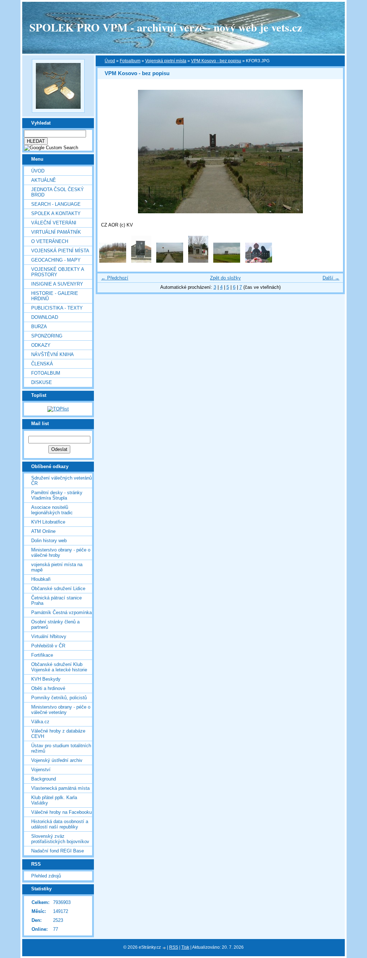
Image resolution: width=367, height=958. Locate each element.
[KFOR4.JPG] (198, 261)
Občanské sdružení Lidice (58, 588)
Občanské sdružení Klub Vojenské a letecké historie (59, 667)
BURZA (39, 326)
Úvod (37, 171)
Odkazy (41, 345)
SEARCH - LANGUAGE (56, 204)
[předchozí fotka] (109, 151)
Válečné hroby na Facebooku (61, 812)
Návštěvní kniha (52, 354)
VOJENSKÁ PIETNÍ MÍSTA (60, 250)
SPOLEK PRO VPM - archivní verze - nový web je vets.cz (165, 27)
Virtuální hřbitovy (48, 636)
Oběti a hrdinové (48, 688)
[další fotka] (331, 151)
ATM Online (43, 531)
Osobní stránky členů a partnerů (55, 624)
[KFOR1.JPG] (112, 261)
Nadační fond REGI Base (57, 851)
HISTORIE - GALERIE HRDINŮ (54, 296)
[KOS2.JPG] (258, 261)
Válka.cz (40, 721)
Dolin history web (49, 540)
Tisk (185, 947)
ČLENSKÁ (42, 363)
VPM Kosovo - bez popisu (216, 61)
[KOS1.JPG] (226, 261)
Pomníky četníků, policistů (59, 697)
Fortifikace (42, 655)
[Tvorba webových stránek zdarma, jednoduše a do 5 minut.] (164, 947)
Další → (331, 278)
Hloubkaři (41, 579)
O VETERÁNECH (49, 241)
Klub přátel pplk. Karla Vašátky (54, 800)
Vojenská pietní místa (165, 61)
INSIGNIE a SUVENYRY (57, 284)
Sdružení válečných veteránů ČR (61, 480)
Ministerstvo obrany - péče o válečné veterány (60, 709)
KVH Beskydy (46, 679)
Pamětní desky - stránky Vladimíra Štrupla (56, 495)
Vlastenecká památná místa (60, 788)
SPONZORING (46, 336)
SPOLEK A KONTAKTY (56, 213)
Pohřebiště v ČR (48, 645)
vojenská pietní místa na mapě (56, 567)
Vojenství (41, 769)
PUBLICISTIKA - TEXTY (57, 308)
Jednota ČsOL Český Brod (57, 192)
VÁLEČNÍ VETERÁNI (53, 222)
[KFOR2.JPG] (141, 261)
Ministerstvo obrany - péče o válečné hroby (60, 552)
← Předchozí (114, 278)
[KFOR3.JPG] (169, 261)
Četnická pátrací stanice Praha (56, 600)
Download (44, 317)
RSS (173, 947)
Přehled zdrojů (46, 876)
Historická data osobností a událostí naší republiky (59, 824)
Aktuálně (43, 180)
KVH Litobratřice (48, 522)
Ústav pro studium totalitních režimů (61, 748)
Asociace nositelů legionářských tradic (52, 510)
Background (43, 779)
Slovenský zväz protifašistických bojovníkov (60, 838)
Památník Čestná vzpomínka (61, 612)
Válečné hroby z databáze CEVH (58, 733)
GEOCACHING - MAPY (56, 260)
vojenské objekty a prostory (57, 272)
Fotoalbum (45, 373)
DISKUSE (41, 382)
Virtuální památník (56, 232)
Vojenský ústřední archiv (56, 760)
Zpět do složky (225, 278)
